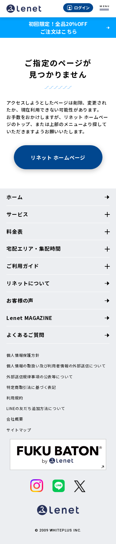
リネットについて (28, 283)
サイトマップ (18, 429)
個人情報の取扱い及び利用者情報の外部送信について (56, 365)
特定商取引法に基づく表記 (31, 387)
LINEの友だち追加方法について (35, 408)
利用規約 (14, 397)
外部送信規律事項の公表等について (39, 376)
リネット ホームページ (58, 157)
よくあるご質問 (25, 335)
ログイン (82, 7)
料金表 (14, 231)
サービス (17, 214)
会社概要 (14, 419)
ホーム (14, 197)
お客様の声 (20, 300)
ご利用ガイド (22, 266)
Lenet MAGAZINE (29, 318)
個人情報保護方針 (23, 355)
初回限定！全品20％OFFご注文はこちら (58, 27)
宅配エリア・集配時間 (33, 248)
